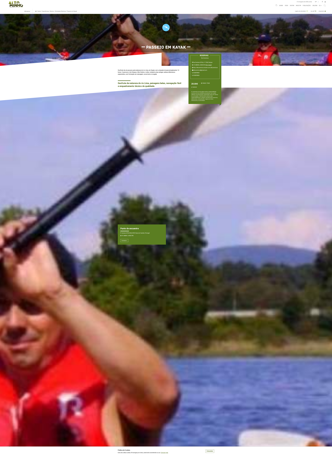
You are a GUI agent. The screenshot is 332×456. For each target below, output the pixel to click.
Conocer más (164, 452)
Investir (298, 5)
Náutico (52, 11)
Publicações (307, 5)
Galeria (314, 5)
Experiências (45, 11)
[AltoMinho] (16, 2)
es (320, 5)
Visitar (292, 5)
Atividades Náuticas (60, 11)
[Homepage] (276, 6)
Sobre (281, 5)
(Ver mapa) (208, 65)
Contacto (124, 240)
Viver (286, 5)
